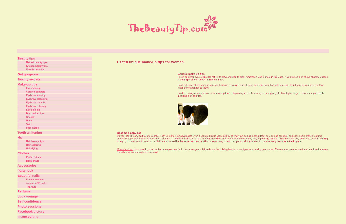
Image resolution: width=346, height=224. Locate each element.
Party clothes (33, 157)
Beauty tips (26, 58)
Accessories (27, 165)
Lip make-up (33, 109)
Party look (25, 170)
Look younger (28, 196)
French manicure (35, 179)
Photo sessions (29, 206)
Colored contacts (35, 91)
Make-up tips (27, 84)
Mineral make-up (125, 149)
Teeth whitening (29, 132)
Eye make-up (33, 88)
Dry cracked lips (35, 113)
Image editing (27, 216)
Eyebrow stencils (35, 102)
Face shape (32, 127)
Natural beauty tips (36, 62)
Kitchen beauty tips (37, 66)
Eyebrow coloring (36, 106)
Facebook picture (30, 211)
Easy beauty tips (35, 69)
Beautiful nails (28, 175)
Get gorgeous (28, 74)
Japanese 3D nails (36, 183)
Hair (20, 137)
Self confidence (29, 201)
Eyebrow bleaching (37, 99)
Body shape (32, 160)
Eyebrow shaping (36, 95)
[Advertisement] (145, 95)
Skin (28, 124)
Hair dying (32, 148)
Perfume (23, 191)
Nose (29, 120)
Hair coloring (33, 145)
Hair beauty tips (35, 141)
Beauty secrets (29, 79)
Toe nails (31, 186)
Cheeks (30, 117)
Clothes (23, 153)
